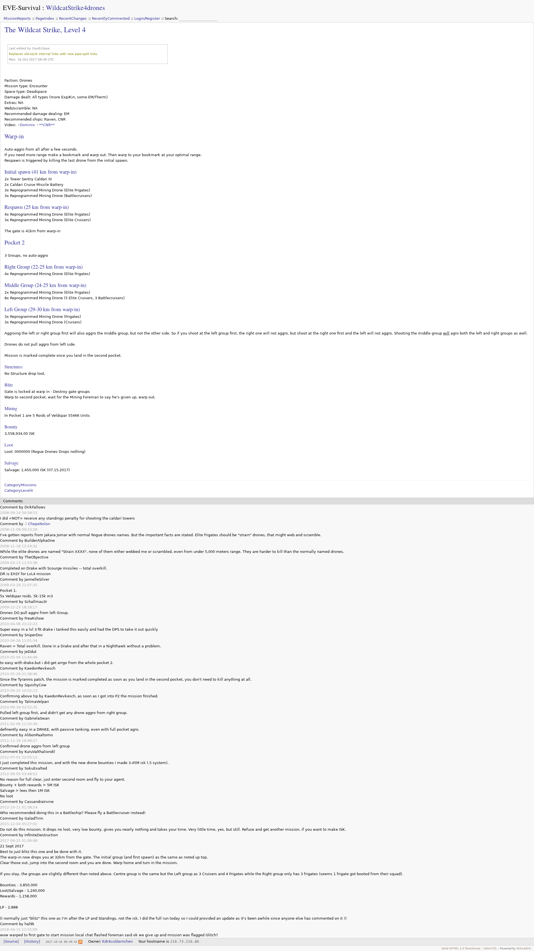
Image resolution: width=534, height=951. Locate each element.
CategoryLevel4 (18, 490)
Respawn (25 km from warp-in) (36, 206)
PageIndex (45, 18)
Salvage (11, 463)
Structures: (13, 367)
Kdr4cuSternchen (117, 941)
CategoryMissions (20, 485)
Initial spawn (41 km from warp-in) (40, 171)
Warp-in (14, 136)
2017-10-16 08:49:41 (61, 941)
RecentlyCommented (111, 18)
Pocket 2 (14, 242)
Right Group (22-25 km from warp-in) (43, 266)
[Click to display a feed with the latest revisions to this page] (80, 941)
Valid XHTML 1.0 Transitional (460, 948)
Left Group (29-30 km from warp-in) (42, 309)
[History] (32, 941)
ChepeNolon (39, 524)
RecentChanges (73, 18)
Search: (172, 18)
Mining (10, 408)
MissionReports (17, 18)
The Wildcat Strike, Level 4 (45, 29)
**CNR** (47, 125)
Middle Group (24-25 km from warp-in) (45, 284)
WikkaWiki (523, 948)
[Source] (11, 941)
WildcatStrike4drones (75, 7)
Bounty (11, 427)
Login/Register (147, 18)
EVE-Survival (22, 7)
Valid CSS (490, 948)
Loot (8, 445)
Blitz (8, 385)
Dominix (27, 125)
